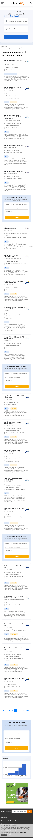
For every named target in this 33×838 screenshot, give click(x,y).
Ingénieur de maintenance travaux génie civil (12, 227)
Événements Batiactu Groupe (10, 821)
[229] (27, 710)
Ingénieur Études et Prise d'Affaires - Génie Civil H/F (12, 451)
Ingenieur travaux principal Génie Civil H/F (12, 423)
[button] (31, 3)
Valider (17, 217)
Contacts (4, 817)
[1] (3, 710)
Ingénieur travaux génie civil (13, 60)
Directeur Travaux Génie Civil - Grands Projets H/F (14, 282)
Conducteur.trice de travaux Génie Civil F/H (13, 479)
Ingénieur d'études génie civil (13, 145)
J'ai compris (4, 834)
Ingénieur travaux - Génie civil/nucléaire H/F (12, 88)
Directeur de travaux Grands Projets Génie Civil (13, 597)
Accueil (3, 46)
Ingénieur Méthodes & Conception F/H (11, 256)
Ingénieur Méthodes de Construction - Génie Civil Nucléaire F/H (12, 117)
